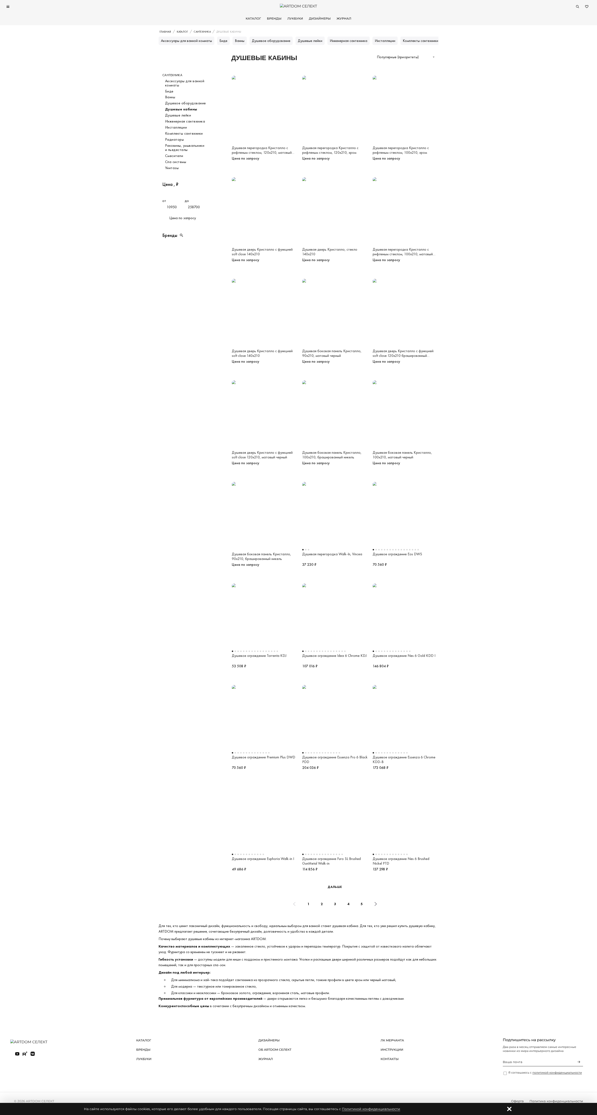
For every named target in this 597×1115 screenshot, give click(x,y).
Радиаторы (174, 139)
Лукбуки (295, 18)
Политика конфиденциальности (556, 1101)
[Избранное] (586, 6)
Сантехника (172, 75)
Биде (223, 40)
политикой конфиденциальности (557, 1072)
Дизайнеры (320, 18)
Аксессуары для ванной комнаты (186, 40)
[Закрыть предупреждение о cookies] (509, 1109)
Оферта (517, 1101)
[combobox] (405, 57)
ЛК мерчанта (392, 1040)
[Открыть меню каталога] (8, 6)
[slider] (163, 192)
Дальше (335, 887)
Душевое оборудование (271, 40)
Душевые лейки (310, 40)
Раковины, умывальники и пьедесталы (184, 147)
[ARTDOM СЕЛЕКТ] (32, 1042)
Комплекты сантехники (420, 40)
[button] (184, 235)
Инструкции (392, 1050)
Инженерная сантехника (348, 40)
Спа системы (175, 162)
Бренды (274, 18)
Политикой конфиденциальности (371, 1109)
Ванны (239, 40)
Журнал (344, 18)
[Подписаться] (579, 1062)
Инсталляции (385, 40)
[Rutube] (25, 1053)
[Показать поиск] (577, 6)
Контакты (390, 1059)
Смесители (174, 156)
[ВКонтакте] (32, 1053)
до (187, 200)
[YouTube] (17, 1053)
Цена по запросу (182, 217)
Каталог (253, 18)
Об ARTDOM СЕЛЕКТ (275, 1050)
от (164, 200)
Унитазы (172, 168)
